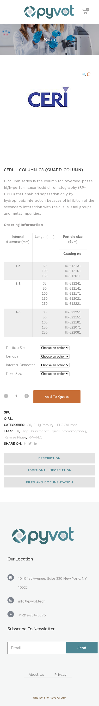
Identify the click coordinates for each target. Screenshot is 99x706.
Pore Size (14, 373)
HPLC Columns (66, 425)
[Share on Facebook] (25, 443)
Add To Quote (57, 396)
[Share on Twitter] (30, 443)
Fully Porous (43, 425)
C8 (29, 425)
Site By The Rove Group (49, 697)
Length (12, 356)
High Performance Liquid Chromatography (54, 431)
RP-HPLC (35, 437)
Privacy (60, 674)
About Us (36, 674)
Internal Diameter (20, 365)
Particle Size (16, 347)
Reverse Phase (15, 437)
